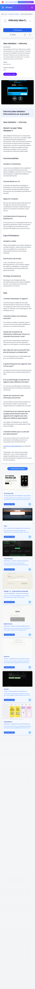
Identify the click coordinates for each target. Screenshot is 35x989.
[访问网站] (29, 504)
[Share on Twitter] (25, 34)
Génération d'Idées (14, 14)
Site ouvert (18, 30)
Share (14, 35)
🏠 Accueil (4, 14)
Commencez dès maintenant (12, 446)
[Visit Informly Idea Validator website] (17, 92)
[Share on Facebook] (30, 34)
